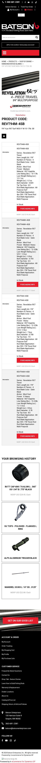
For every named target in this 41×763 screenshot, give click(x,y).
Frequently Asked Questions (12, 671)
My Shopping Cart (8, 650)
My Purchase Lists (8, 658)
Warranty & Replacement (11, 687)
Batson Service (11, 7)
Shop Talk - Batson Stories (11, 679)
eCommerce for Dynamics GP (23, 761)
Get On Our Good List (20, 620)
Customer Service (10, 666)
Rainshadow (20, 115)
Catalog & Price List (8, 700)
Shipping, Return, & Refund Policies (14, 704)
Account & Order (10, 637)
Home (4, 61)
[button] (28, 10)
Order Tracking (7, 646)
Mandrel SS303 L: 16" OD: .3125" (20, 587)
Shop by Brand (25, 61)
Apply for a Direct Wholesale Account (20, 45)
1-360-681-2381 (12, 2)
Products (13, 61)
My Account (14, 10)
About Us (5, 696)
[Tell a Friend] (4, 136)
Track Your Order (27, 7)
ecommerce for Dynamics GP (22, 755)
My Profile (5, 654)
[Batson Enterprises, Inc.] (20, 27)
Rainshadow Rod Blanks (12, 64)
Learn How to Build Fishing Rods (13, 683)
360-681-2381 (11, 723)
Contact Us (6, 675)
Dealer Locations (8, 692)
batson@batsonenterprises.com (18, 728)
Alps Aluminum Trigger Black (20, 558)
